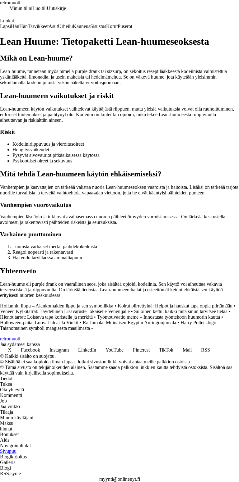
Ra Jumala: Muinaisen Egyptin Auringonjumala (129, 322)
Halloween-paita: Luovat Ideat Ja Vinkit (39, 322)
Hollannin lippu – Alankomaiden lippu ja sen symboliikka (56, 305)
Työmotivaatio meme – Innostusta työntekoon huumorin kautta (158, 317)
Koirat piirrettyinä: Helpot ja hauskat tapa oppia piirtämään (175, 305)
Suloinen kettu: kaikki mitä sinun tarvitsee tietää (180, 311)
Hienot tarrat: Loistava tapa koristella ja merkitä (46, 317)
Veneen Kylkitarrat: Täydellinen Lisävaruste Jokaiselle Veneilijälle (65, 311)
